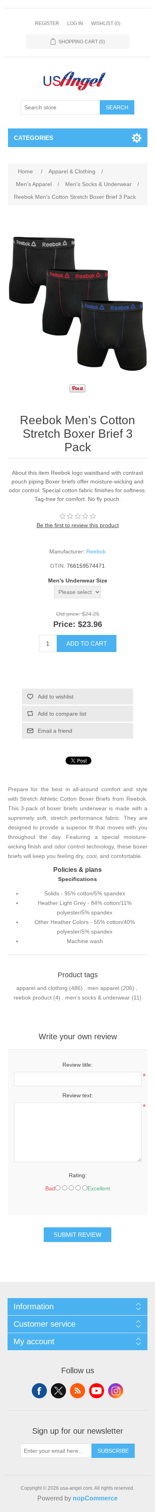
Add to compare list (62, 713)
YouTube (96, 1390)
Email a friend (55, 731)
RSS (77, 1390)
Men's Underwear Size (77, 580)
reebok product (33, 997)
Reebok (96, 551)
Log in (75, 23)
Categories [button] (33, 137)
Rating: (78, 1175)
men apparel (103, 988)
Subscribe (113, 1451)
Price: (64, 624)
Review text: (77, 1095)
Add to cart (86, 643)
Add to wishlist (56, 696)
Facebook (39, 1390)
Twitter (58, 1390)
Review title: (77, 1065)
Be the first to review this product (78, 525)
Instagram (115, 1390)
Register (47, 23)
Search (117, 107)
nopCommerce (95, 1498)
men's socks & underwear (97, 997)
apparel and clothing (42, 988)
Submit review (77, 1234)
